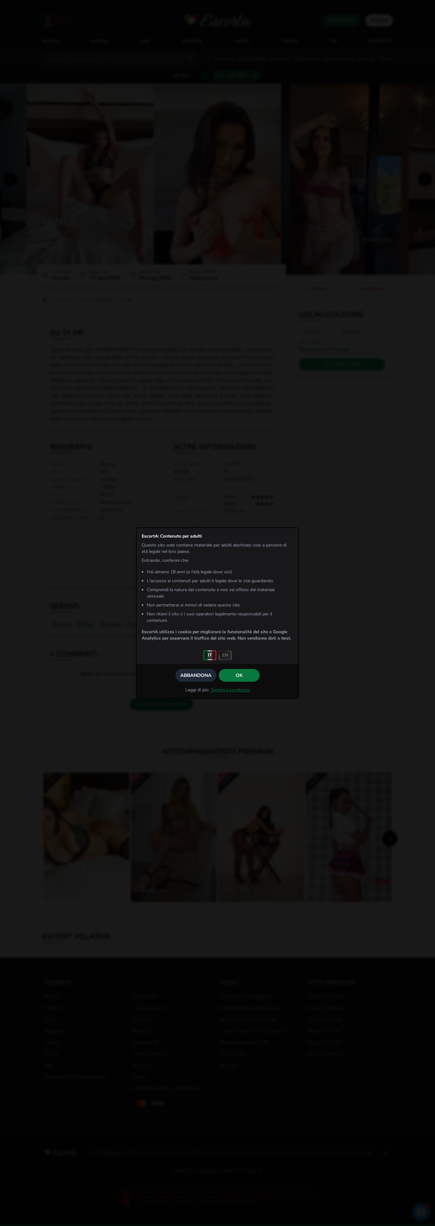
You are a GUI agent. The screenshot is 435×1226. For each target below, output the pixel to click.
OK (239, 675)
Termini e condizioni (230, 690)
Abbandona (195, 675)
